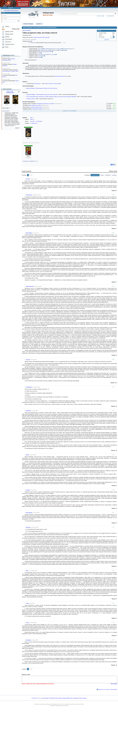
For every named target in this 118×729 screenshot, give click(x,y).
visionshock (29, 194)
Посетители (8, 41)
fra (39, 698)
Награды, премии (9, 34)
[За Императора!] (15, 103)
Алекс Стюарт (10, 91)
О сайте (34, 698)
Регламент (46, 698)
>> (15, 125)
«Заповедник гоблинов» (37, 108)
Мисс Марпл (29, 232)
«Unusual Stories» (6, 71)
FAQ (51, 698)
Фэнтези (59, 48)
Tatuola (28, 178)
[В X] (115, 164)
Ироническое (54, 50)
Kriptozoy (28, 410)
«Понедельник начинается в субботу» (45, 103)
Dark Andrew (29, 512)
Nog (27, 570)
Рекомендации (8, 39)
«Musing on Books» (31, 98)
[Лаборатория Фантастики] (34, 14)
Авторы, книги (15, 28)
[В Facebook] (113, 164)
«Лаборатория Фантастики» (61, 705)
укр (41, 698)
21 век (38, 53)
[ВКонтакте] (111, 164)
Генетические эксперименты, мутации (46, 54)
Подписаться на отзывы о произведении (107, 689)
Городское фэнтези (67, 48)
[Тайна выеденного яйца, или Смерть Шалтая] (28, 136)
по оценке (114, 175)
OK (17, 21)
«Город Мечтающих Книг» (36, 107)
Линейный (41, 55)
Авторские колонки (9, 44)
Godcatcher (29, 387)
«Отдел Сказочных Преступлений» (41, 37)
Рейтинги (7, 36)
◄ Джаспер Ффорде (28, 23)
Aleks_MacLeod (30, 286)
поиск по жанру (100, 15)
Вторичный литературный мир (44, 51)
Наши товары (82, 698)
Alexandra (28, 640)
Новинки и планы (9, 31)
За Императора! (10, 92)
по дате (102, 175)
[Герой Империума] (6, 103)
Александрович (5, 110)
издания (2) (39, 23)
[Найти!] (115, 13)
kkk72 (27, 454)
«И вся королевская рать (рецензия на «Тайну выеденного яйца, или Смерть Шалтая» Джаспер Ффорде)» (52, 96)
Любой (39, 57)
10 (26, 76)
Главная (7, 26)
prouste (28, 490)
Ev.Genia (28, 527)
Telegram (76, 698)
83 (36, 60)
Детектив (40, 48)
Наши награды (62, 698)
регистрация (7, 10)
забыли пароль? (14, 10)
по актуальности (95, 175)
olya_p (27, 622)
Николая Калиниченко (60, 76)
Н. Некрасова (32, 42)
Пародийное (63, 50)
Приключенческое (45, 50)
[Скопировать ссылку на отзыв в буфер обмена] (25, 178)
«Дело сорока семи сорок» (35, 105)
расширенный (110, 15)
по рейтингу (108, 175)
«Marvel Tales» (15, 71)
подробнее (106, 39)
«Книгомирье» (37, 83)
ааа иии (28, 359)
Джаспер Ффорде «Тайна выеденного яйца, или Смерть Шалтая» (42, 88)
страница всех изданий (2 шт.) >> (30, 161)
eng (37, 698)
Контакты (55, 698)
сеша (27, 603)
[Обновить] (19, 92)
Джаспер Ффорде (27, 30)
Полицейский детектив (49, 48)
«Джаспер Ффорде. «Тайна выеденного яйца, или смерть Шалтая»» (42, 94)
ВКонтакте (70, 698)
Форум (6, 46)
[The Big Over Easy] (28, 154)
